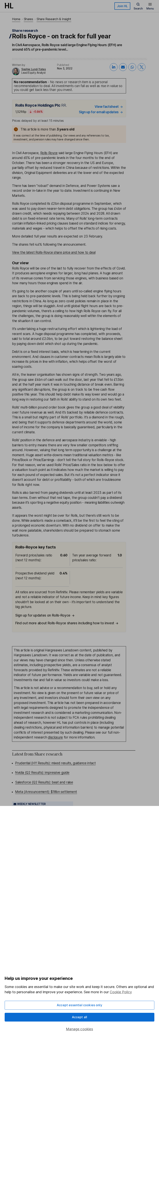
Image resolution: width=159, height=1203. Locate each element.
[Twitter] (141, 67)
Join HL (122, 6)
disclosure (55, 737)
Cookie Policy (121, 992)
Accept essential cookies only (79, 1005)
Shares (28, 19)
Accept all (79, 1017)
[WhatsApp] (132, 67)
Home (16, 19)
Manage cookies (79, 1029)
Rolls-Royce (49, 153)
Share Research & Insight (54, 19)
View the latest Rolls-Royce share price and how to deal (53, 252)
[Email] (123, 67)
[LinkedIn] (114, 67)
